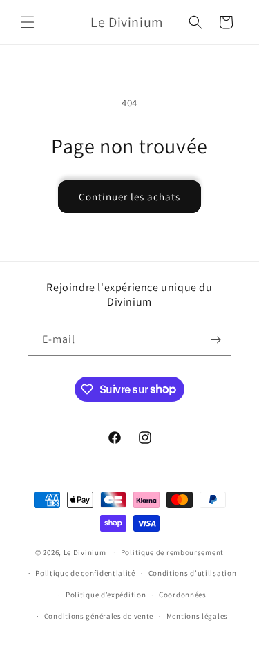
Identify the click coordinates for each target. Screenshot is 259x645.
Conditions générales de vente (98, 616)
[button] (27, 22)
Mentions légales (197, 616)
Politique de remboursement (172, 552)
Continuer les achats (129, 196)
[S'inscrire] (215, 340)
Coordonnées (183, 594)
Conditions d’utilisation (192, 573)
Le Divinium (85, 552)
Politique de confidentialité (85, 573)
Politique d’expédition (106, 594)
